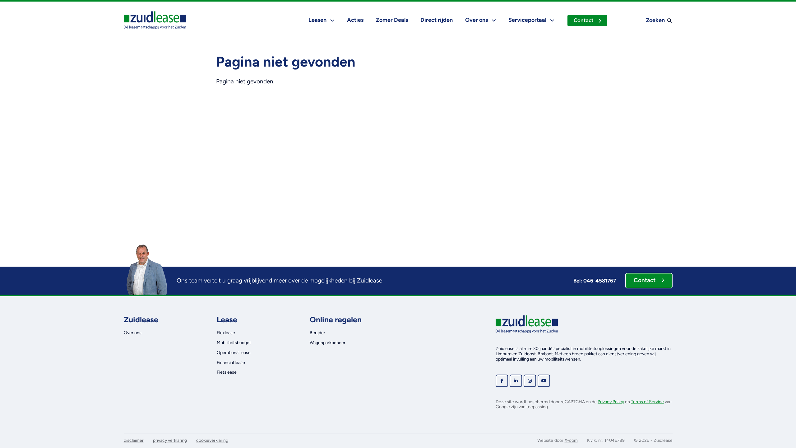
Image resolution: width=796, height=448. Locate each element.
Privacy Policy (611, 401)
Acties (355, 19)
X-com (571, 440)
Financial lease (231, 362)
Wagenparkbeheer (327, 342)
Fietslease (227, 372)
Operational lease (234, 352)
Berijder (317, 332)
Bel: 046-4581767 (594, 281)
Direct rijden (436, 19)
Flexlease (226, 332)
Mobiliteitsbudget (234, 342)
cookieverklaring (212, 440)
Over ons (477, 19)
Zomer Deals (392, 19)
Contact (584, 20)
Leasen (318, 19)
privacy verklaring (170, 440)
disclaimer (134, 440)
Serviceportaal (528, 19)
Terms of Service (647, 401)
